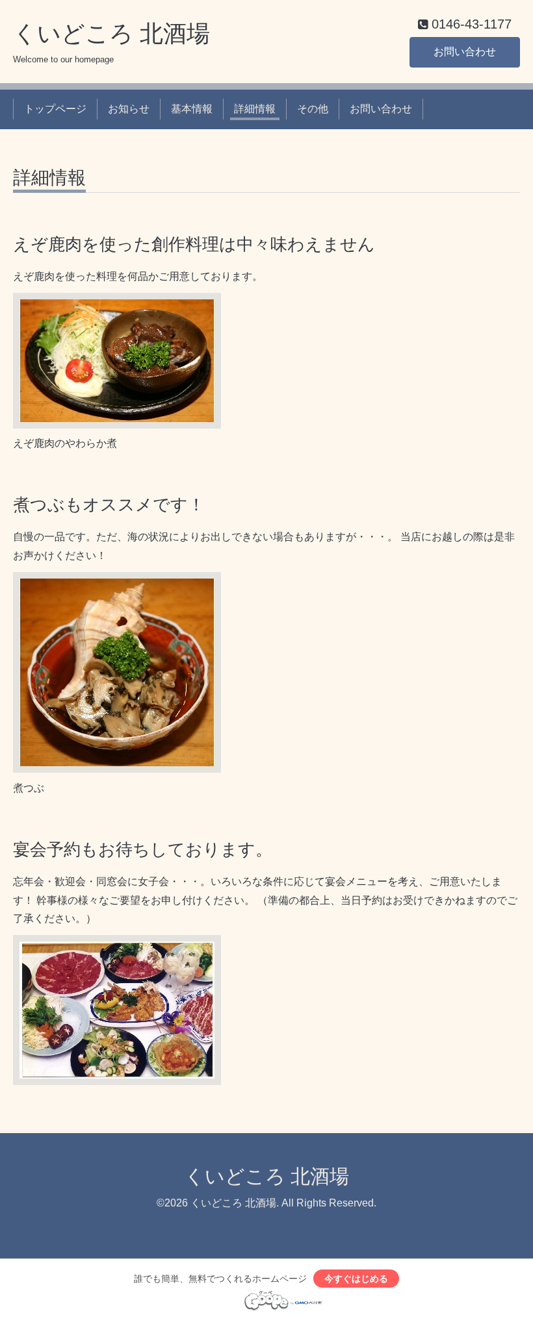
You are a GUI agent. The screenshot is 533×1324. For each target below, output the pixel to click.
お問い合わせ (465, 51)
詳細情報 (255, 108)
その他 (312, 108)
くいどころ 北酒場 (111, 33)
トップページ (55, 108)
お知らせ (129, 108)
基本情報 (192, 108)
